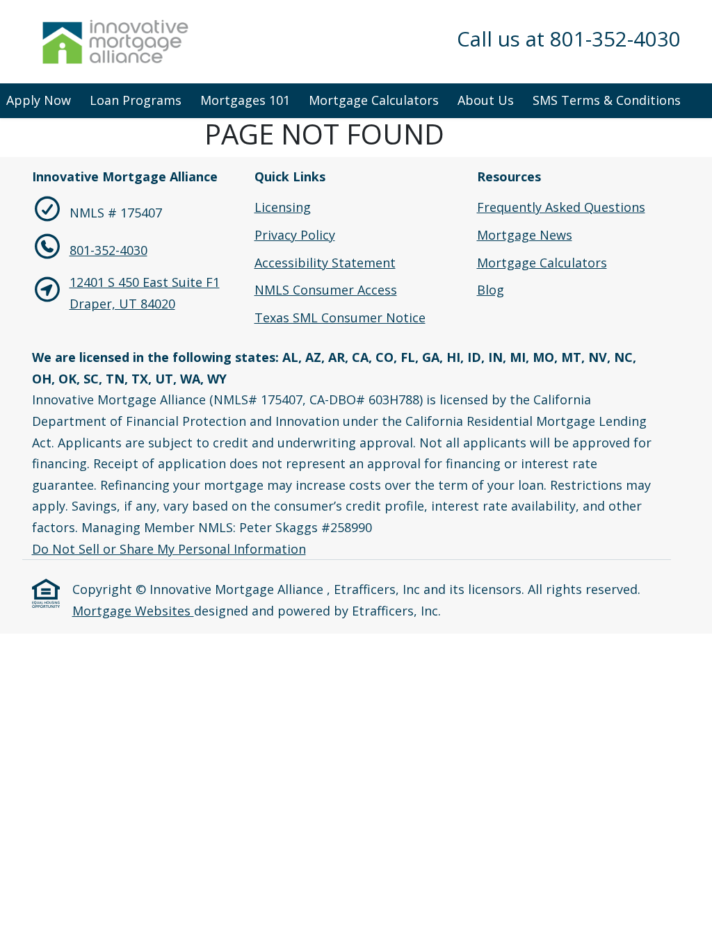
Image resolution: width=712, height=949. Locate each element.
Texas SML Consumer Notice (340, 317)
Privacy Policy (294, 234)
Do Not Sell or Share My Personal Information (169, 548)
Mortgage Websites (133, 610)
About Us (486, 100)
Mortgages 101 (245, 100)
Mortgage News (524, 234)
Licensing (282, 207)
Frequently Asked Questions (561, 207)
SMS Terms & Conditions (607, 100)
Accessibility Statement (325, 262)
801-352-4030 (108, 250)
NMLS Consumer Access (325, 289)
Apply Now (38, 100)
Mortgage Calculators (374, 100)
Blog (490, 289)
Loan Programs (135, 100)
